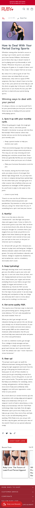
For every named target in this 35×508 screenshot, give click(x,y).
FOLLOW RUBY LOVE (10, 501)
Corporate (7, 496)
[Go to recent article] (15, 458)
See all (31, 447)
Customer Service (10, 492)
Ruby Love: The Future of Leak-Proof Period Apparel (14, 469)
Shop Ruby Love (17, 441)
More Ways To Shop (11, 487)
